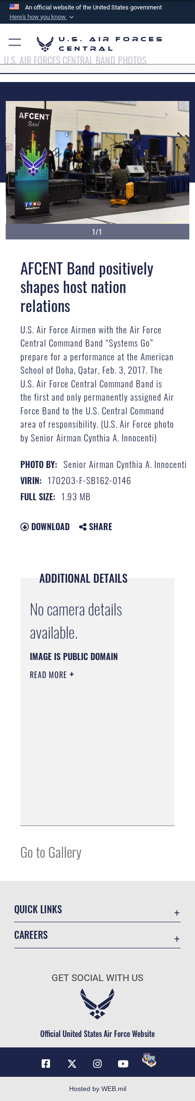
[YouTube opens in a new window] (123, 1064)
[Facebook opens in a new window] (46, 1064)
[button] (42, 17)
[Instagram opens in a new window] (97, 1064)
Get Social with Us (97, 978)
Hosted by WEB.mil (97, 1088)
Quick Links (38, 909)
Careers (31, 935)
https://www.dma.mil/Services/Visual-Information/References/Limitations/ (87, 808)
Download (49, 526)
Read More (50, 674)
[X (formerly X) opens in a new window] (72, 1064)
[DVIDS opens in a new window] (149, 1060)
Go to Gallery (50, 851)
